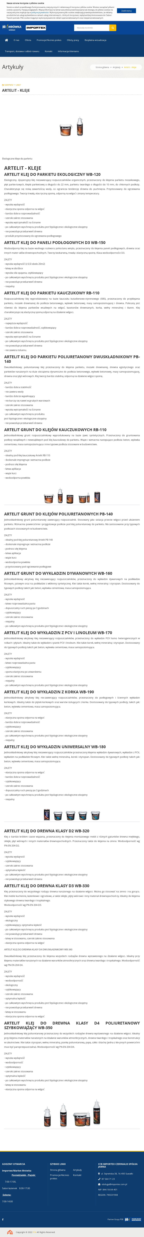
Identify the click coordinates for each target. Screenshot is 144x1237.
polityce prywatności (40, 12)
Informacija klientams (68, 51)
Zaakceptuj (126, 10)
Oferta (28, 40)
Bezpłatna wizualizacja (95, 40)
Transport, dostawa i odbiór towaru (22, 51)
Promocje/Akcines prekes (49, 40)
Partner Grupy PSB (115, 1219)
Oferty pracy (73, 40)
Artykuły (116, 67)
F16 (34, 1232)
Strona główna (102, 67)
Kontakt (48, 51)
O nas (16, 40)
